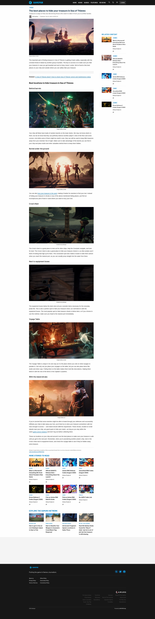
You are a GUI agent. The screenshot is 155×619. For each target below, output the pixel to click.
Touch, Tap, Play (87, 602)
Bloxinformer (122, 602)
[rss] (116, 571)
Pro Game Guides (87, 595)
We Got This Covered (107, 597)
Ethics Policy (43, 578)
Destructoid (123, 597)
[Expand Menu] (117, 2)
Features (94, 2)
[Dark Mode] (113, 2)
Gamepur (110, 595)
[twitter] (120, 571)
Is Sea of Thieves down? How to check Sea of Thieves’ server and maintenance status (63, 77)
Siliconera (97, 597)
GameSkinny (97, 599)
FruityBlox (110, 602)
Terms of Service (33, 583)
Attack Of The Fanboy (120, 595)
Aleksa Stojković (33, 479)
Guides (86, 2)
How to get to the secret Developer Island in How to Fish (36, 528)
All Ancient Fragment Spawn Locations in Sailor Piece (69, 528)
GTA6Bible (88, 604)
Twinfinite (97, 595)
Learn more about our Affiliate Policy (36, 451)
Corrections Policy (44, 583)
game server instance (40, 432)
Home (75, 2)
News (80, 2)
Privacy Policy (32, 580)
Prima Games (88, 597)
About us (31, 578)
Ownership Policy (44, 580)
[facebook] (124, 571)
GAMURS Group (123, 608)
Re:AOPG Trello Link (85, 497)
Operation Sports (108, 599)
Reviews (102, 2)
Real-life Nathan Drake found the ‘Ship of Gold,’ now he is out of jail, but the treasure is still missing (86, 530)
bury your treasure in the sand (47, 193)
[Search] (109, 2)
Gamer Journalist (87, 599)
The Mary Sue (122, 599)
